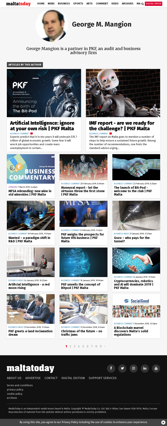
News (51, 3)
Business (64, 3)
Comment (102, 3)
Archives (127, 3)
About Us (14, 378)
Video (115, 3)
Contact (51, 378)
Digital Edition (73, 378)
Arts (89, 3)
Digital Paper (153, 3)
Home (41, 3)
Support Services (103, 378)
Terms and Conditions (20, 385)
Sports (78, 3)
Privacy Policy (15, 389)
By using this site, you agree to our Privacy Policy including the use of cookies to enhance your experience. (84, 422)
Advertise (33, 378)
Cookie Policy (14, 393)
